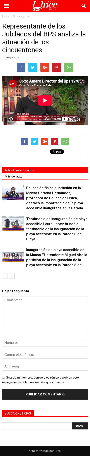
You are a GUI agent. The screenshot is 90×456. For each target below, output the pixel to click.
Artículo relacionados (19, 170)
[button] (84, 6)
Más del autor (14, 176)
